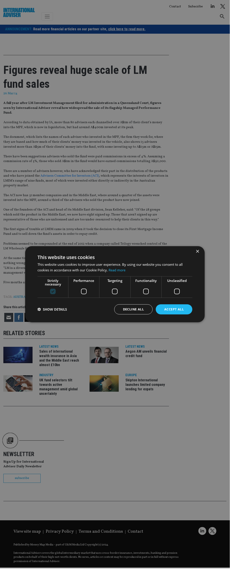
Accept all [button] (174, 309)
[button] (52, 309)
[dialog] (115, 284)
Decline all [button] (133, 309)
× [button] (197, 251)
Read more (117, 270)
